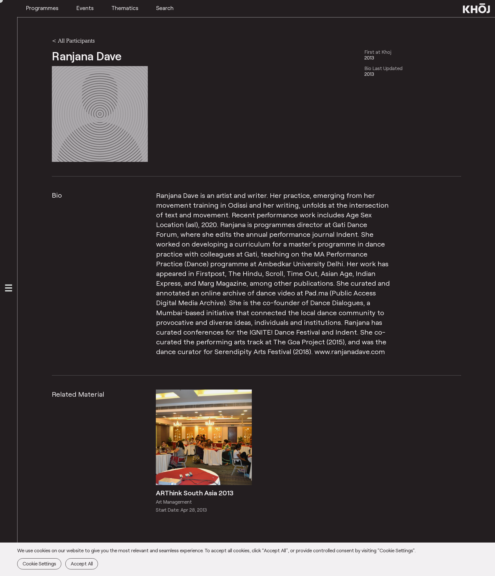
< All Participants (73, 40)
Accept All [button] (82, 563)
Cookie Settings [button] (39, 563)
